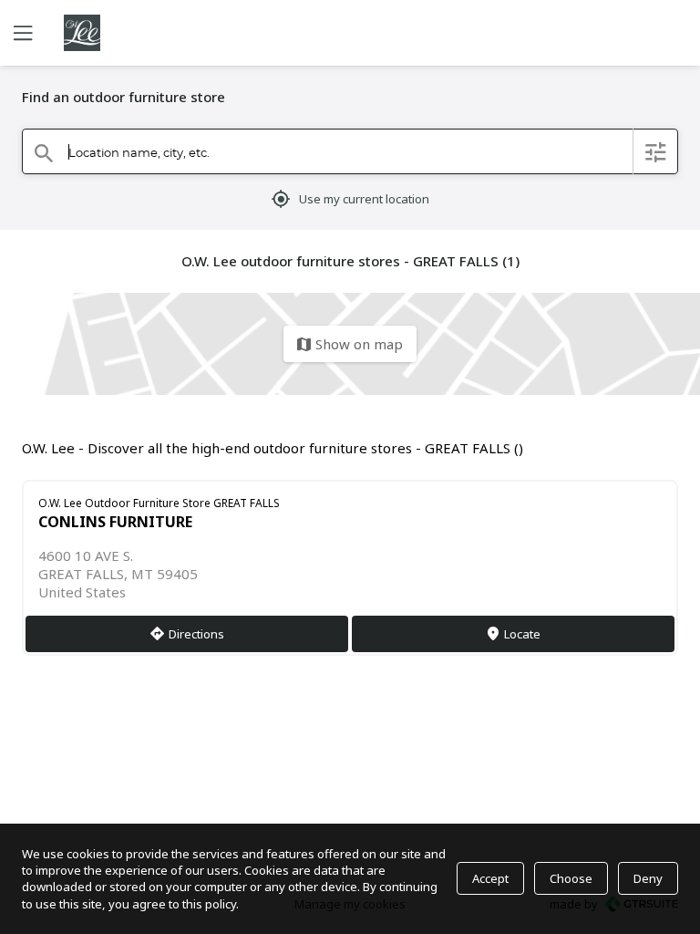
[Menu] (21, 33)
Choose (571, 878)
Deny (648, 878)
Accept (490, 878)
